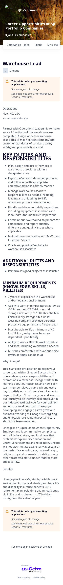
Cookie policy (39, 577)
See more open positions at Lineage (31, 546)
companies (14, 45)
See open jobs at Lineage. (25, 89)
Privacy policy (24, 577)
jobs (27, 45)
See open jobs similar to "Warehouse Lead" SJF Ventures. (32, 95)
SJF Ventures (27, 10)
